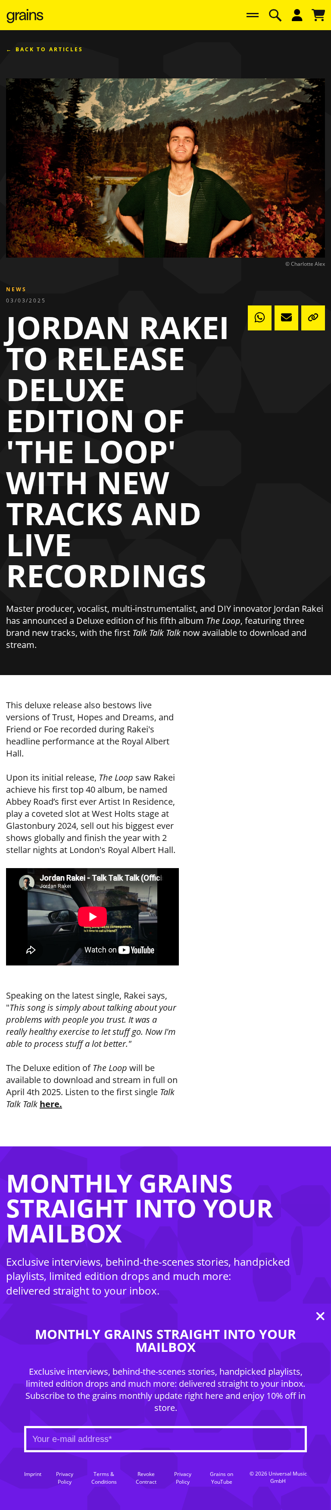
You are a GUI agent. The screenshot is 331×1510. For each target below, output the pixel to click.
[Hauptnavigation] (253, 15)
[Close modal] (320, 1318)
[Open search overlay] (275, 15)
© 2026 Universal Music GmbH (278, 1477)
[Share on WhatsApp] (260, 317)
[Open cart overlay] (318, 15)
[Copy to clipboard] (313, 317)
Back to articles (49, 49)
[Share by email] (286, 317)
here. (51, 1104)
